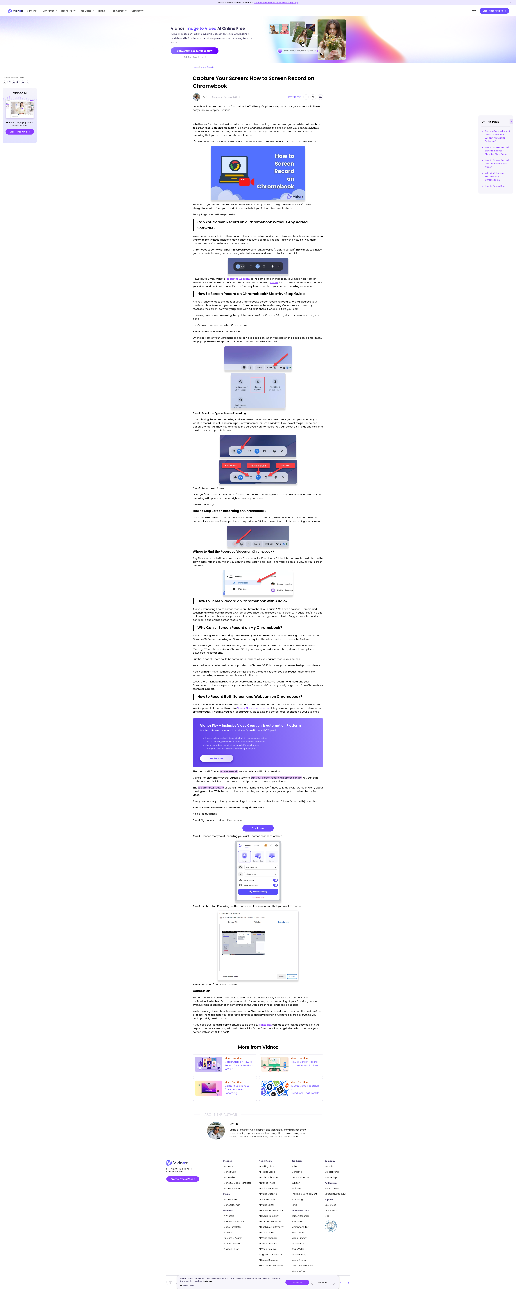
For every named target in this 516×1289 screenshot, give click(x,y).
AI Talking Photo (267, 1166)
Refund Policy (343, 1282)
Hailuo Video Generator (271, 1265)
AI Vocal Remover (268, 1249)
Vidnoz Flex (265, 1024)
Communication (300, 1177)
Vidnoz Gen (48, 10)
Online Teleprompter (302, 1265)
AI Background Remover (271, 1227)
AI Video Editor (231, 1249)
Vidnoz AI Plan (231, 1199)
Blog (327, 1216)
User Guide (330, 1204)
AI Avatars (229, 1216)
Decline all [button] (323, 1282)
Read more (207, 1281)
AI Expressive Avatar (234, 1221)
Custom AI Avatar (233, 1238)
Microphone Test (300, 1227)
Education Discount (335, 1193)
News (294, 1204)
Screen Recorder (300, 1216)
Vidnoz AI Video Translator (237, 1182)
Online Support (333, 1210)
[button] (230, 1285)
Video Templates (232, 1227)
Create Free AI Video (182, 1179)
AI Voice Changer (268, 1238)
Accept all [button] (297, 1282)
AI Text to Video (267, 1171)
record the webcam (238, 278)
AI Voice (228, 1232)
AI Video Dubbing (268, 1193)
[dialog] (258, 1282)
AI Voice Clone (266, 1232)
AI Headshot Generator (271, 1210)
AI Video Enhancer (268, 1177)
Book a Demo (332, 1188)
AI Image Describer (268, 1260)
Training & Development (304, 1193)
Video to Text (299, 1271)
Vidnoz (274, 282)
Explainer (296, 1188)
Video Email (298, 1243)
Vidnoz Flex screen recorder (253, 708)
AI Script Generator (269, 1188)
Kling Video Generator (270, 1254)
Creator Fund (332, 1171)
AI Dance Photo (267, 1182)
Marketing (297, 1171)
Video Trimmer (299, 1238)
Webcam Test (299, 1232)
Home (196, 67)
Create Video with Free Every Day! (276, 2)
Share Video (298, 1249)
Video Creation (208, 67)
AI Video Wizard (232, 1243)
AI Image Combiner (269, 1216)
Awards (329, 1166)
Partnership (331, 1177)
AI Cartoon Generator (270, 1221)
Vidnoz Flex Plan (232, 1204)
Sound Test (298, 1221)
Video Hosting (299, 1254)
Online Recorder (267, 1199)
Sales (294, 1166)
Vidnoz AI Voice (232, 1188)
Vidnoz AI (31, 10)
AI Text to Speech (268, 1243)
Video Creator (299, 1260)
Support (296, 1182)
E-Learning (297, 1199)
